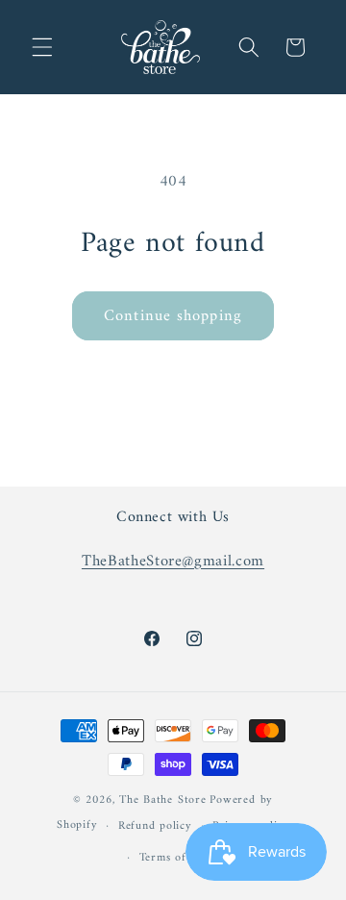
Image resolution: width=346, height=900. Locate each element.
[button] (42, 47)
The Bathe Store (163, 800)
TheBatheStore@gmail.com (173, 561)
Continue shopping (173, 316)
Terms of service (183, 857)
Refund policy (155, 826)
